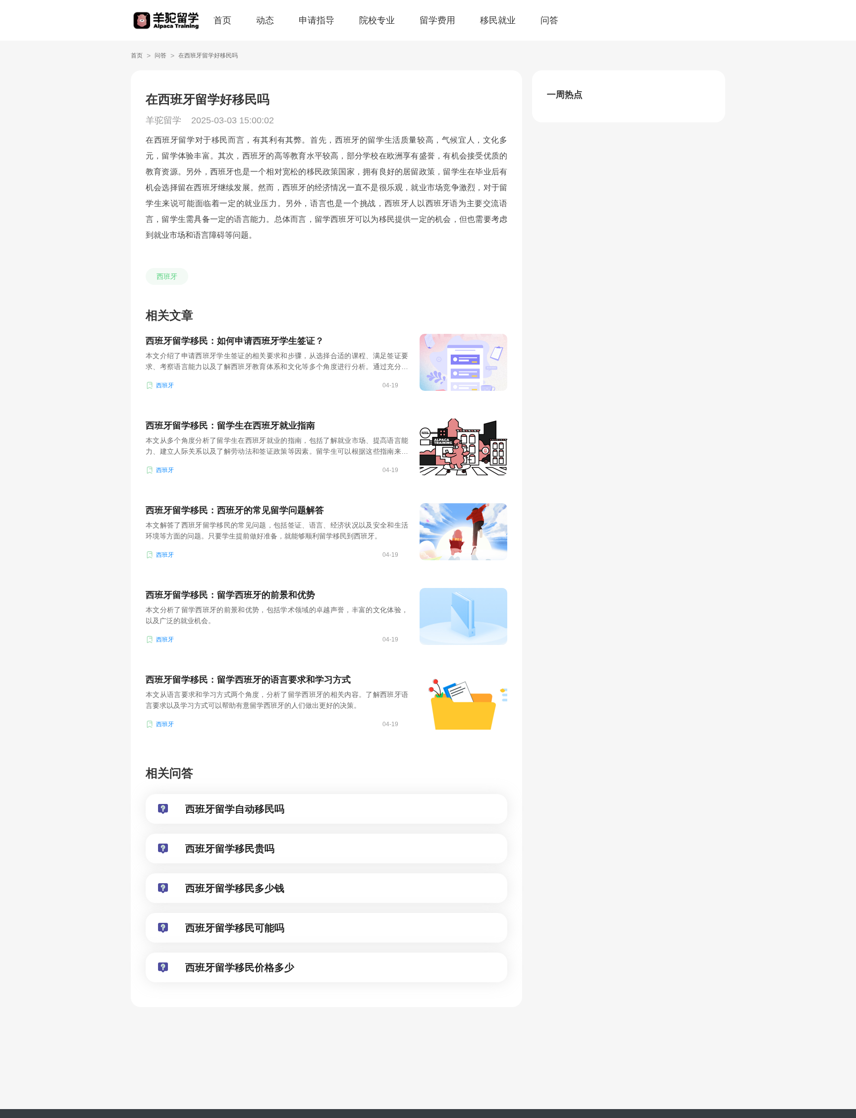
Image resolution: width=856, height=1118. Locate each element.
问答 (549, 20)
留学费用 (437, 20)
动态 (265, 20)
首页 (222, 20)
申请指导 (316, 20)
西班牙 (167, 276)
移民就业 (498, 20)
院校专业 (377, 20)
